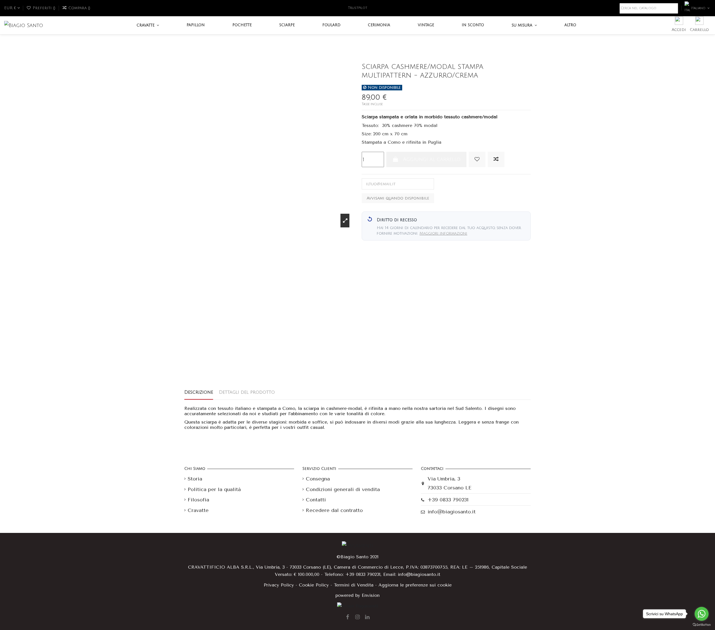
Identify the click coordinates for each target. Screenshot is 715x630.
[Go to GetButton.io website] (702, 624)
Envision (371, 595)
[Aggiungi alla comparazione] (496, 159)
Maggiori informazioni (443, 233)
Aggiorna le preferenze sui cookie (415, 585)
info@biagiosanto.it (452, 512)
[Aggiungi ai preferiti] (477, 159)
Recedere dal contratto (334, 510)
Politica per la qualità (214, 489)
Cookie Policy (314, 585)
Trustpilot (357, 8)
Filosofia (198, 500)
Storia (195, 479)
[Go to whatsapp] (702, 614)
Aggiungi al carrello (432, 159)
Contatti (316, 500)
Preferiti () (44, 8)
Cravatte (198, 510)
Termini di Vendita (353, 585)
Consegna (318, 479)
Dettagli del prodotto (247, 392)
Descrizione (198, 392)
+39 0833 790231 (448, 500)
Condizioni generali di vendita (343, 489)
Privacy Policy (279, 585)
